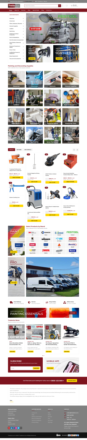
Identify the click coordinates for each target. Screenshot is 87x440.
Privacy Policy (35, 415)
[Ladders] (16, 98)
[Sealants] (52, 79)
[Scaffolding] (34, 135)
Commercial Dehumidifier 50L (33, 213)
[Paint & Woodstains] (70, 98)
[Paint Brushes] (16, 116)
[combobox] (42, 5)
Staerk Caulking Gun (14, 197)
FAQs (33, 407)
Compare (23, 157)
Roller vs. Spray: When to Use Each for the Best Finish (34, 343)
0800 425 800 (29, 1)
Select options (16, 177)
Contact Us (34, 406)
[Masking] (52, 98)
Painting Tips (31, 341)
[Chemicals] (34, 79)
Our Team (50, 413)
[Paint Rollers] (34, 116)
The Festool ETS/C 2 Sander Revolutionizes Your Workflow (70, 343)
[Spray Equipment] (52, 135)
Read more (12, 351)
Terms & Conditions (36, 413)
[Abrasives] (16, 79)
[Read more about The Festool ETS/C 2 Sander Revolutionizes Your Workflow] (70, 331)
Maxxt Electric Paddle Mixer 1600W (52, 207)
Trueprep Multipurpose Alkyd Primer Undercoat (15, 170)
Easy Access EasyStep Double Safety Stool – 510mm (70, 174)
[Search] (59, 5)
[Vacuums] (70, 135)
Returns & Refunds (36, 411)
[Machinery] (34, 98)
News (10, 341)
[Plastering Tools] (70, 116)
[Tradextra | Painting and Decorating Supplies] (14, 5)
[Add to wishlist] (23, 155)
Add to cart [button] (16, 205)
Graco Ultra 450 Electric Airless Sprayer (69, 206)
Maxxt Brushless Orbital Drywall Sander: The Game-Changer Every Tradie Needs (16, 343)
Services (50, 409)
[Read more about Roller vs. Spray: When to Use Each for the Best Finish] (34, 331)
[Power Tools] (16, 135)
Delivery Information (37, 409)
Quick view (16, 159)
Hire (49, 411)
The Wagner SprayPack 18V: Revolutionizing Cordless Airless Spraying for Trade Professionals (52, 343)
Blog (49, 406)
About (49, 407)
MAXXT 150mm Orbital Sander (50, 174)
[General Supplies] (70, 79)
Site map (50, 415)
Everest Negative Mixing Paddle (33, 174)
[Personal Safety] (52, 116)
